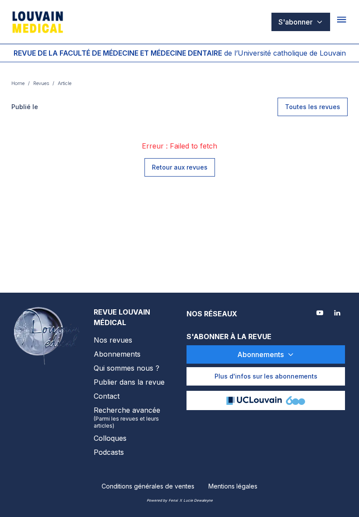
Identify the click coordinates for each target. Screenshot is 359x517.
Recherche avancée (127, 417)
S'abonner (295, 22)
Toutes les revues (312, 106)
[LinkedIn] (338, 314)
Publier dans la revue (129, 382)
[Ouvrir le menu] (342, 22)
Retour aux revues (180, 167)
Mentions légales (232, 486)
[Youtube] (320, 314)
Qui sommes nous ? (126, 368)
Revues (41, 83)
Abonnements (117, 354)
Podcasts (109, 452)
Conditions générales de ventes (148, 486)
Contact (107, 396)
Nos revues (113, 340)
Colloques (110, 438)
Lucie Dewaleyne (198, 500)
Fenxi (173, 500)
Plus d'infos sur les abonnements (266, 376)
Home (18, 83)
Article (64, 83)
